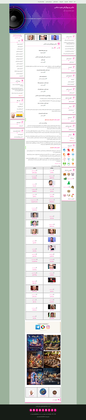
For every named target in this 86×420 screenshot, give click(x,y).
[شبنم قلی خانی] (31, 38)
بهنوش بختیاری (51, 318)
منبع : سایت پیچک (57, 163)
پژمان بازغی (34, 251)
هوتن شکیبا (52, 196)
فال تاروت (66, 1)
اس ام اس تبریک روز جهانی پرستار (68, 53)
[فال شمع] (35, 360)
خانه (74, 1)
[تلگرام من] (52, 410)
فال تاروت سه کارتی (19, 54)
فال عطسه (20, 126)
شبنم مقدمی (52, 275)
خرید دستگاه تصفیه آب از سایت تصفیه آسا (17, 85)
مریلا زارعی (52, 172)
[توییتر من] (40, 410)
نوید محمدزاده (34, 210)
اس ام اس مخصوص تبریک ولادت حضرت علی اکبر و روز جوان (69, 43)
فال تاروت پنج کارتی (19, 59)
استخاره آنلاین (55, 1)
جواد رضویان (34, 283)
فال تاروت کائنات (19, 49)
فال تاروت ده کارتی (19, 66)
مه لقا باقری (52, 210)
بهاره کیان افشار (51, 201)
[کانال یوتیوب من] (34, 410)
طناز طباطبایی (52, 256)
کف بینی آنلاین (71, 93)
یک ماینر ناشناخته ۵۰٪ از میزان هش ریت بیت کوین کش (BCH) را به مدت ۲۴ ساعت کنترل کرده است (17, 89)
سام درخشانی (34, 296)
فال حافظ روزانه (20, 106)
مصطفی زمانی (52, 261)
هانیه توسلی (52, 234)
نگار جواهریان (34, 191)
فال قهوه (72, 79)
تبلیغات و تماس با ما (41, 1)
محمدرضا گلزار (51, 226)
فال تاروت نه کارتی (19, 63)
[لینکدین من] (31, 410)
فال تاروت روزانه (19, 44)
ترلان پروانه (52, 269)
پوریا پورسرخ (34, 178)
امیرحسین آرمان (34, 218)
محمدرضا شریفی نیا (34, 201)
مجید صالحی (52, 296)
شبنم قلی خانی (34, 234)
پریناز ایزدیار (34, 269)
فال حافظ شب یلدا (19, 109)
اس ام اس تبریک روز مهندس (69, 46)
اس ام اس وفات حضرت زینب (69, 48)
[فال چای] (52, 377)
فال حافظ (70, 1)
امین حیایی (51, 191)
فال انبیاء (72, 71)
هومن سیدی (52, 186)
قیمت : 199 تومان (17, 36)
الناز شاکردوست (34, 261)
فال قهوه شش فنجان (70, 84)
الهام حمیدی (52, 302)
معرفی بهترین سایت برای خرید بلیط (17, 93)
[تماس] (43, 410)
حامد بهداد (34, 186)
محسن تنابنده (34, 310)
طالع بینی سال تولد (71, 199)
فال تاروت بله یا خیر (19, 73)
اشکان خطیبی (34, 256)
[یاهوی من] (55, 410)
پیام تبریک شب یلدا (19, 111)
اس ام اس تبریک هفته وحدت (69, 51)
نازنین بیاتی (34, 226)
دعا (73, 112)
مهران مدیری (52, 310)
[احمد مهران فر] (55, 38)
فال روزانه (61, 1)
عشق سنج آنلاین (71, 129)
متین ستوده (52, 218)
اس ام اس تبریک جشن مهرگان (69, 40)
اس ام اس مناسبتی (49, 1)
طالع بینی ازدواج (71, 101)
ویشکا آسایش (34, 275)
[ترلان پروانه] (43, 38)
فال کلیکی (72, 121)
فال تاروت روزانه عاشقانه (18, 71)
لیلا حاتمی (51, 283)
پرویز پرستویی (34, 172)
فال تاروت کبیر (20, 46)
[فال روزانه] (35, 343)
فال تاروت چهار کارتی (19, 56)
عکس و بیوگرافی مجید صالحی (64, 7)
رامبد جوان (34, 302)
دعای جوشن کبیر (71, 110)
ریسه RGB (72, 138)
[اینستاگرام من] (46, 410)
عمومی (53, 400)
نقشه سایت (38, 416)
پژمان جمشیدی (34, 291)
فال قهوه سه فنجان (71, 82)
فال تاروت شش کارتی (19, 61)
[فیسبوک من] (49, 410)
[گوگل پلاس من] (37, 410)
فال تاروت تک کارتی (19, 51)
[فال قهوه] (52, 360)
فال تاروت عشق (19, 68)
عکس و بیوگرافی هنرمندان (18, 137)
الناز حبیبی (34, 242)
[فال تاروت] (52, 343)
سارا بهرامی (52, 291)
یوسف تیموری (52, 178)
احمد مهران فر (52, 242)
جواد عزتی (34, 318)
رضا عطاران (34, 196)
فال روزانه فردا (20, 134)
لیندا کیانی (51, 251)
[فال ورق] (35, 377)
